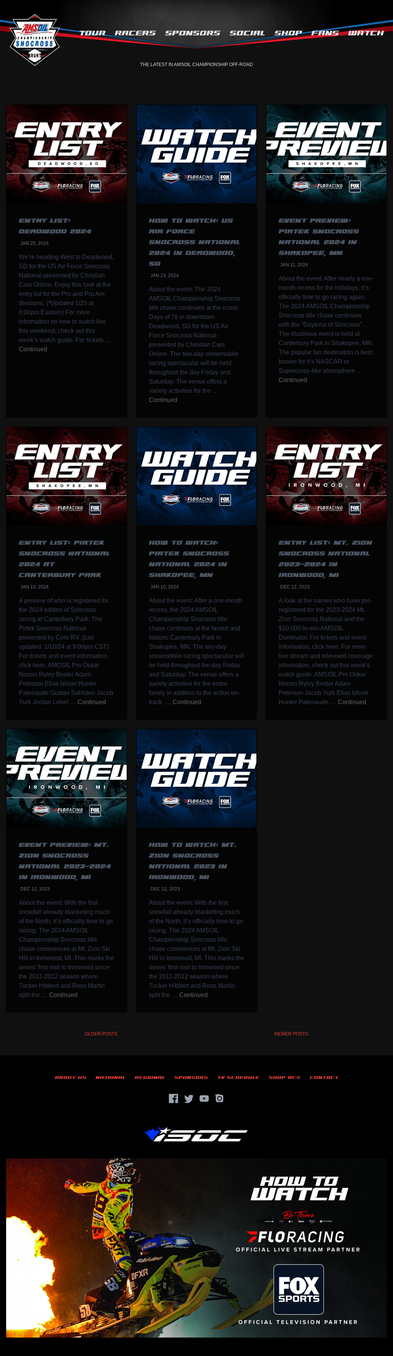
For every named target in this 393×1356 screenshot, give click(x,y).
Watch (366, 33)
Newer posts (291, 1034)
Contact (324, 1077)
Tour (92, 33)
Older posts (101, 1034)
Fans (325, 33)
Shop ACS (285, 1077)
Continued (33, 349)
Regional (150, 1077)
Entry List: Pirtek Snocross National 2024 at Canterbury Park (64, 559)
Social (247, 33)
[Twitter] (188, 1098)
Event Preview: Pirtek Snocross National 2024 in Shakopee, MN (319, 237)
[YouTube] (204, 1098)
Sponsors (192, 33)
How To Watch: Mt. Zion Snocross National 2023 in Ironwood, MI (193, 861)
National (110, 1077)
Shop (288, 33)
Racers (135, 33)
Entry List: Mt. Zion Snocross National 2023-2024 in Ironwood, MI (325, 559)
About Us (70, 1077)
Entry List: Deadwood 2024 (55, 226)
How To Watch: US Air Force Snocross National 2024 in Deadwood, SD (194, 242)
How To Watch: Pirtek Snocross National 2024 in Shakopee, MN (189, 559)
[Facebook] (173, 1098)
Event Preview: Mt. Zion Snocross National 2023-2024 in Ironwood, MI (65, 861)
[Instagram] (219, 1098)
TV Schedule (238, 1077)
